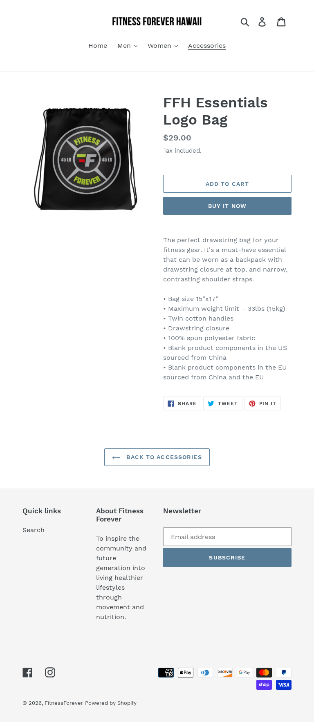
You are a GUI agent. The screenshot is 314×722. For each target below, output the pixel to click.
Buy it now (227, 206)
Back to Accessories (163, 457)
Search (33, 530)
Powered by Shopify (111, 703)
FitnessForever (64, 703)
